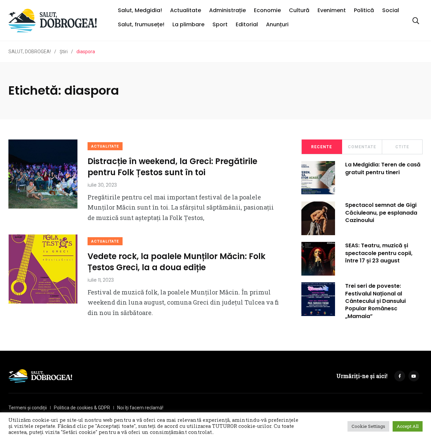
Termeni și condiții (27, 407)
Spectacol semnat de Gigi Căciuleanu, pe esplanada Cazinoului (381, 212)
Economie (267, 10)
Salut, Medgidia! (140, 10)
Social (390, 10)
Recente (321, 147)
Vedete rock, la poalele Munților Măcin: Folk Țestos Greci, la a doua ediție (176, 261)
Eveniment (332, 10)
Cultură (299, 10)
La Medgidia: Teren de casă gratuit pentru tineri (383, 168)
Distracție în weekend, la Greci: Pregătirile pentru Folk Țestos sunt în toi (172, 166)
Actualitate (185, 10)
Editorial (247, 24)
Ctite (402, 147)
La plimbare (188, 24)
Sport (220, 24)
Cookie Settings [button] (368, 426)
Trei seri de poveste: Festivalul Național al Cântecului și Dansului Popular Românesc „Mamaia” (375, 301)
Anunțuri (277, 24)
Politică (364, 10)
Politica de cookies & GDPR (82, 407)
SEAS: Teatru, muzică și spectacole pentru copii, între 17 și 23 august (378, 253)
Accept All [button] (408, 426)
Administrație (227, 10)
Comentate (362, 147)
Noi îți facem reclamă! (140, 407)
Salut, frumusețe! (141, 24)
